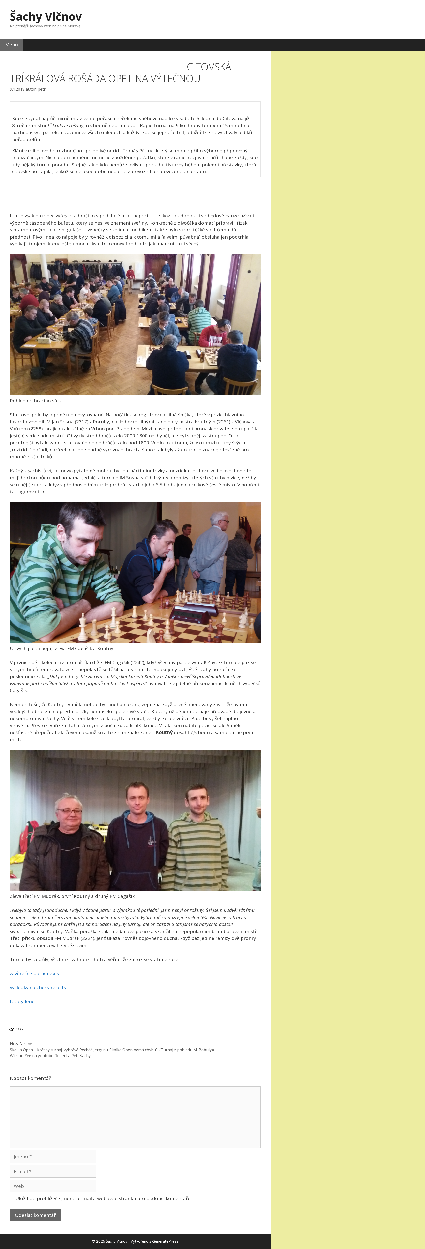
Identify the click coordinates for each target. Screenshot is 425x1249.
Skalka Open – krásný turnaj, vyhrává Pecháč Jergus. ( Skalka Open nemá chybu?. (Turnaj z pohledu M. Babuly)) (112, 1049)
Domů (10, 58)
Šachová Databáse (132, 58)
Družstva (32, 58)
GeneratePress (165, 1241)
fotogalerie (22, 1001)
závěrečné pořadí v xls (34, 973)
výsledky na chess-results (38, 987)
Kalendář (60, 58)
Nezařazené (21, 1043)
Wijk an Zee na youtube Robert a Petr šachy (50, 1055)
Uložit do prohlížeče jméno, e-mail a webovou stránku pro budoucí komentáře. (103, 1198)
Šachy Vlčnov (46, 16)
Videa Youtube (92, 58)
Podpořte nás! (170, 58)
